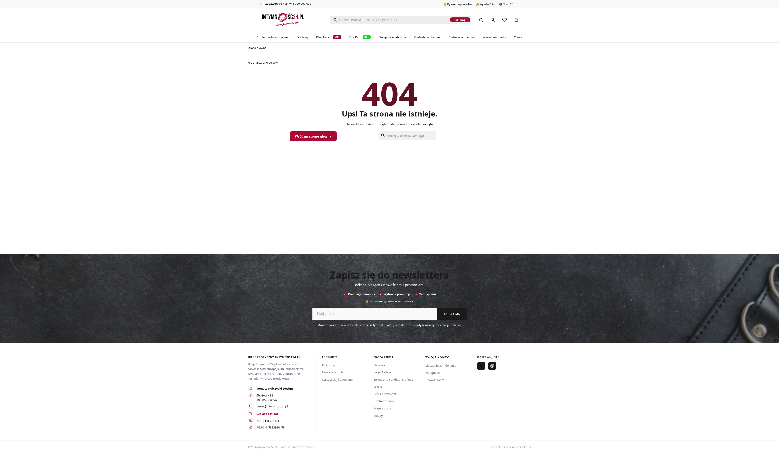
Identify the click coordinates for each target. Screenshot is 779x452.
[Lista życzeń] (504, 20)
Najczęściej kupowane (337, 379)
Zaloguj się (432, 373)
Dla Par (359, 37)
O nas (518, 37)
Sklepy (378, 416)
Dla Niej (302, 37)
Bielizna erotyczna (462, 37)
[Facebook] (481, 366)
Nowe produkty (333, 372)
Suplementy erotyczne (272, 37)
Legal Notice (382, 372)
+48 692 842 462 (267, 414)
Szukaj (460, 20)
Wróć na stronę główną (313, 136)
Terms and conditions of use (393, 379)
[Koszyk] (516, 20)
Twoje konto (437, 357)
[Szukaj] (481, 20)
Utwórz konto (434, 380)
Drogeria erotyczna (392, 37)
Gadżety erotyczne (427, 37)
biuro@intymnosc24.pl (272, 406)
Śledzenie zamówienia (440, 365)
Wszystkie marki (494, 37)
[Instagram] (492, 366)
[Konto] (492, 20)
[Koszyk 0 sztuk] (527, 19)
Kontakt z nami (384, 401)
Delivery (379, 365)
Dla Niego (328, 37)
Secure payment (385, 394)
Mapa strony (382, 408)
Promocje (328, 365)
